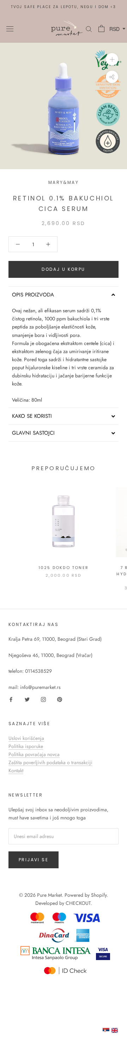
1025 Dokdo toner (63, 567)
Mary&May (63, 182)
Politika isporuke (25, 746)
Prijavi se (33, 860)
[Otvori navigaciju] (9, 28)
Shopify (99, 895)
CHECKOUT (78, 903)
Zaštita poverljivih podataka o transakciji (50, 762)
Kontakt (15, 770)
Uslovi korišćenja (26, 738)
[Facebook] (10, 699)
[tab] (63, 294)
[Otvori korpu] (101, 28)
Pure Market (49, 895)
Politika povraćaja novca (34, 754)
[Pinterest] (59, 699)
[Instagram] (43, 699)
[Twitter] (27, 699)
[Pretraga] (89, 28)
